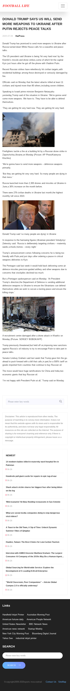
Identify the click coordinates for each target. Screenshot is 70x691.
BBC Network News (38, 624)
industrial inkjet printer (26, 638)
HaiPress (19, 36)
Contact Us (51, 682)
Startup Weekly (35, 629)
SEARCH (11, 665)
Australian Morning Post (38, 614)
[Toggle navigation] (62, 6)
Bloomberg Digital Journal (44, 633)
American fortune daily (13, 619)
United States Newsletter (14, 624)
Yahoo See (7, 638)
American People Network (39, 619)
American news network (13, 629)
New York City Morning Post (15, 633)
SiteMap (62, 682)
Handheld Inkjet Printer (13, 614)
